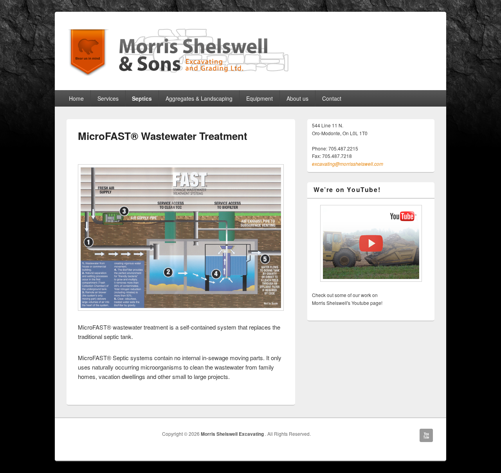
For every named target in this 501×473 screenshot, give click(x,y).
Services (108, 98)
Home (76, 98)
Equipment (259, 98)
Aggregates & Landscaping (199, 98)
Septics (142, 98)
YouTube (426, 435)
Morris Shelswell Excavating (233, 433)
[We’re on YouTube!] (371, 243)
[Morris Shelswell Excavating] (250, 51)
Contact (331, 98)
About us (297, 98)
